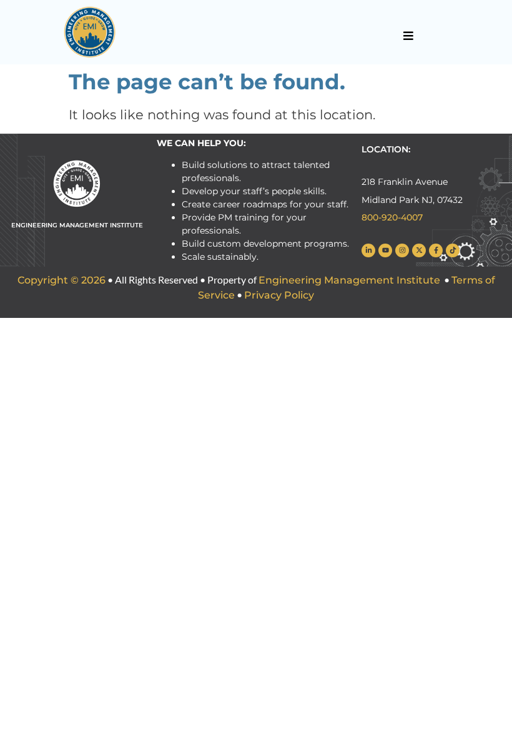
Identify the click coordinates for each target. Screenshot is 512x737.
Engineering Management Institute (349, 280)
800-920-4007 (392, 217)
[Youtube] (385, 250)
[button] (408, 35)
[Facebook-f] (436, 250)
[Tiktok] (453, 250)
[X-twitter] (419, 250)
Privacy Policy (279, 295)
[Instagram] (402, 250)
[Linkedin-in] (368, 250)
